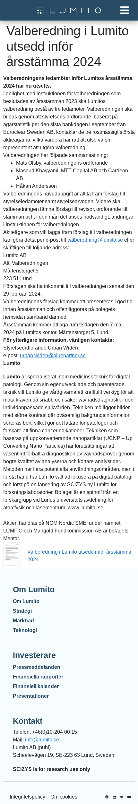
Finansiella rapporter (38, 676)
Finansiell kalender (36, 686)
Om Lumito (26, 601)
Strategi (22, 611)
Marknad (23, 620)
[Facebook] (106, 797)
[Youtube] (129, 797)
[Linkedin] (114, 797)
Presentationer (31, 696)
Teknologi (25, 630)
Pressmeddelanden (36, 667)
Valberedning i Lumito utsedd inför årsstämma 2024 (79, 555)
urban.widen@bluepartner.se (53, 355)
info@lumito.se (42, 739)
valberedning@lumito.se (95, 240)
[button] (124, 10)
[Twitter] (121, 797)
